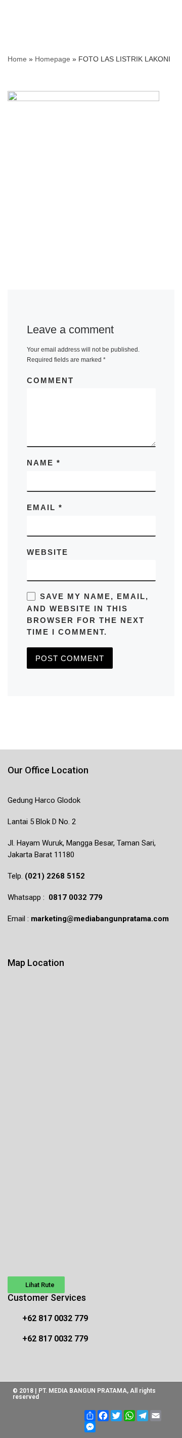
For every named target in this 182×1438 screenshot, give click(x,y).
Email (45, 507)
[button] (36, 1284)
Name (44, 462)
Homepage (52, 59)
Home (17, 59)
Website (47, 552)
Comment (50, 380)
